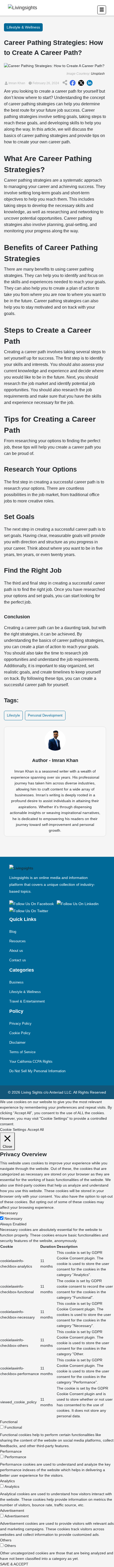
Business (16, 982)
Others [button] (5, 1540)
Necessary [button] (9, 1213)
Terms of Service (22, 1052)
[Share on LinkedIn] (89, 83)
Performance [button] (11, 1451)
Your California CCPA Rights (30, 1062)
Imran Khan (16, 83)
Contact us (17, 960)
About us (16, 951)
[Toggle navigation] (101, 10)
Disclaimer (17, 1042)
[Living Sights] (32, 903)
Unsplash (98, 74)
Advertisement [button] (12, 1510)
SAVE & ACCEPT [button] (14, 1564)
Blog (12, 932)
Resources (17, 941)
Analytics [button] (7, 1481)
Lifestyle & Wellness (25, 992)
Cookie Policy (19, 1033)
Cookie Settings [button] (13, 1129)
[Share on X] (81, 83)
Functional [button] (8, 1422)
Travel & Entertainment (27, 1001)
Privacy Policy (20, 1023)
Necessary (13, 1218)
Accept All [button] (36, 1129)
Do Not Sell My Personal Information (37, 1071)
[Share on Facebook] (72, 83)
